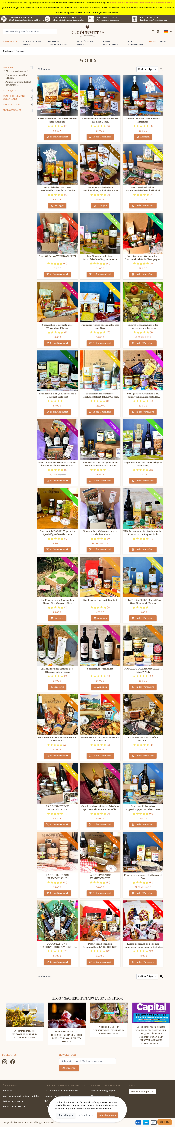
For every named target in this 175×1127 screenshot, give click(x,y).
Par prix (20, 51)
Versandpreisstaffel (101, 1096)
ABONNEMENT (11, 41)
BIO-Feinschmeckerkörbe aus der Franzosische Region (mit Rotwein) (143, 533)
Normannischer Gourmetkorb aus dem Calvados (57, 120)
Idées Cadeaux (12, 110)
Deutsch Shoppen (140, 1091)
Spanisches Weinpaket (100, 668)
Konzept (7, 1090)
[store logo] (87, 31)
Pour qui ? (9, 90)
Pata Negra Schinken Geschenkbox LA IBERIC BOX (100, 945)
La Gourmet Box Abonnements (61, 1090)
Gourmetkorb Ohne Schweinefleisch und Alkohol (143, 189)
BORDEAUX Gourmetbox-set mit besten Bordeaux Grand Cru (57, 464)
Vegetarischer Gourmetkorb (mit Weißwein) (143, 464)
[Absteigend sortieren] (161, 69)
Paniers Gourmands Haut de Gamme (18, 83)
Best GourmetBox (135, 43)
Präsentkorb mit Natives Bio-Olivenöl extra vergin (57, 670)
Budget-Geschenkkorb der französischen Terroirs (143, 326)
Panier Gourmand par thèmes (14, 97)
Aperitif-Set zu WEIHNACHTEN (57, 256)
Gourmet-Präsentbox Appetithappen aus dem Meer (143, 808)
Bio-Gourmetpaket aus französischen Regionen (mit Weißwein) (100, 258)
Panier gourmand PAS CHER (17, 76)
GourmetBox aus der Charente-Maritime (143, 120)
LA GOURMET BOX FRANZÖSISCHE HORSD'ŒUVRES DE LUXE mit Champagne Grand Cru (57, 808)
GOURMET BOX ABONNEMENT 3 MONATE (57, 739)
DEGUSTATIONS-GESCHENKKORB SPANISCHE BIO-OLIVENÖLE (57, 946)
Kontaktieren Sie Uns (14, 1106)
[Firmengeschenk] (134, 19)
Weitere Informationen (99, 1108)
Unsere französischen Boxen (59, 1096)
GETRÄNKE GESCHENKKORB (109, 43)
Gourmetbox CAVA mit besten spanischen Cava (100, 533)
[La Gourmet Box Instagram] (5, 1061)
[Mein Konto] (153, 31)
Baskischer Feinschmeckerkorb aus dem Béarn (100, 120)
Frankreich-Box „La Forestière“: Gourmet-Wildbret (57, 395)
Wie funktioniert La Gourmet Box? (21, 1096)
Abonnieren (69, 1068)
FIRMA (152, 41)
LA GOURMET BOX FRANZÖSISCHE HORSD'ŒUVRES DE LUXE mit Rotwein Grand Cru (57, 877)
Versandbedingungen (103, 1090)
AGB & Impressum (13, 1101)
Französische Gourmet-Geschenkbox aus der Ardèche (57, 189)
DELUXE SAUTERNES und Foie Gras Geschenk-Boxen (143, 601)
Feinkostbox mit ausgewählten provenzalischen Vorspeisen (100, 464)
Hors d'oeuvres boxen (32, 43)
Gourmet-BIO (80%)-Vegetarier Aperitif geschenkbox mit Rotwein (57, 533)
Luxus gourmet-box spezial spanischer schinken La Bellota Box (143, 946)
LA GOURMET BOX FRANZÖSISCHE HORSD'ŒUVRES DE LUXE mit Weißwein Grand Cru (100, 877)
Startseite (8, 51)
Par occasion (11, 104)
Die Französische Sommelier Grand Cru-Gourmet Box (57, 601)
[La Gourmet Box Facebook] (12, 1061)
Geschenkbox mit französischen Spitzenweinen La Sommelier (100, 808)
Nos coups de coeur (18, 71)
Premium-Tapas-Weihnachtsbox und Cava (100, 326)
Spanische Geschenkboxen (57, 43)
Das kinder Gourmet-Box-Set (100, 600)
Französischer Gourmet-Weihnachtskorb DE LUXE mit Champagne (100, 395)
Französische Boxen (85, 43)
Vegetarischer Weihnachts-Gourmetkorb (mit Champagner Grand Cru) (143, 258)
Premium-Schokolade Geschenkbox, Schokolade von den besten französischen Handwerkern (100, 189)
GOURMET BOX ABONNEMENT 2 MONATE (100, 739)
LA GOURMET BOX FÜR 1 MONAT (143, 739)
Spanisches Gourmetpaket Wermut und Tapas (57, 326)
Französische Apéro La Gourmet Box (143, 876)
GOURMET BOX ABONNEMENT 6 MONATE (143, 670)
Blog (163, 41)
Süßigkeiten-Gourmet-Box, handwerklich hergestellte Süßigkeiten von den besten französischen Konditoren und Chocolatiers (143, 395)
